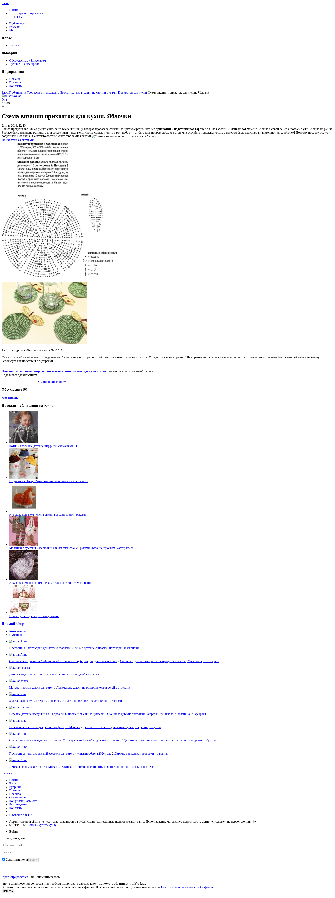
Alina (23, 641)
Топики (14, 45)
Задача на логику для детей (27, 700)
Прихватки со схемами (18, 139)
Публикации (17, 23)
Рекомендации (18, 804)
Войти (13, 780)
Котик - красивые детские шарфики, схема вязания (43, 446)
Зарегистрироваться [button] (30, 13)
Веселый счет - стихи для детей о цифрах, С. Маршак (44, 727)
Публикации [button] (17, 634)
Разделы (14, 27)
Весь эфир (8, 773)
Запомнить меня (17, 859)
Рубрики (15, 787)
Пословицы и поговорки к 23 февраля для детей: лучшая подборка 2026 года (60, 753)
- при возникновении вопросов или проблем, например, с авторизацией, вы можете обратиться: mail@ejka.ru (74, 883)
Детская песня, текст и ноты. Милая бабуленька (40, 766)
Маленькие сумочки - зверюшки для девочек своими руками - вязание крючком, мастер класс (71, 548)
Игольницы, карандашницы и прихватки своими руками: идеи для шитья (54, 371)
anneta (24, 681)
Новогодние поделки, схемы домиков (34, 616)
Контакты (15, 86)
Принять (8, 890)
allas (23, 694)
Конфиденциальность (23, 801)
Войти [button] (13, 831)
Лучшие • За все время (24, 64)
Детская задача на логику (26, 674)
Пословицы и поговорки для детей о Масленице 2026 (45, 648)
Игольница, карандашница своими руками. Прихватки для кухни (104, 92)
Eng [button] (19, 16)
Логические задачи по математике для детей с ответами (93, 687)
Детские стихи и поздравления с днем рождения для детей (122, 727)
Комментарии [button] (18, 631)
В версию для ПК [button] (21, 814)
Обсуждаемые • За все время (28, 60)
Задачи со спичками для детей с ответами (73, 674)
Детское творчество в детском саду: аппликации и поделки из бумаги (170, 740)
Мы (11, 30)
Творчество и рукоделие (43, 92)
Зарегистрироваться (15, 877)
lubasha (25, 667)
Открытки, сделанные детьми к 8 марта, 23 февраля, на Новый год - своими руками (65, 740)
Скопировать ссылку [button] (52, 381)
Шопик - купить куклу (41, 825)
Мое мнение (10, 397)
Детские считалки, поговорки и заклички (111, 648)
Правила (15, 82)
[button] (13, 9)
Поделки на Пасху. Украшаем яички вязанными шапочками (48, 481)
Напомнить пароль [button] (47, 877)
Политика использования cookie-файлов (187, 887)
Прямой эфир (13, 624)
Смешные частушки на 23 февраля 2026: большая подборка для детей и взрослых (63, 661)
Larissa (24, 707)
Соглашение (17, 797)
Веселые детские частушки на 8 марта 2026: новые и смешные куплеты (56, 714)
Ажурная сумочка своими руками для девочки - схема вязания (50, 582)
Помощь (14, 79)
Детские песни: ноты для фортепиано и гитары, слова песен (115, 766)
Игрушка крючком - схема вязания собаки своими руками (47, 514)
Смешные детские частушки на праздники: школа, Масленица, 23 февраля (169, 661)
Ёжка (5, 3)
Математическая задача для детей (31, 687)
